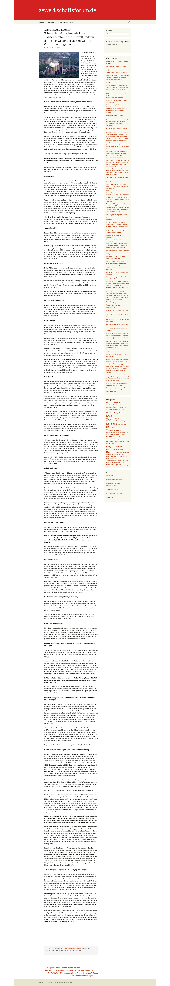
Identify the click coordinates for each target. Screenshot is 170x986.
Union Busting (124, 460)
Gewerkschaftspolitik (111, 434)
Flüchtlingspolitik (113, 427)
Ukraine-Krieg (118, 458)
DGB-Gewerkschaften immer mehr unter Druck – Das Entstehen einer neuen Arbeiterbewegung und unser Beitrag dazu (117, 192)
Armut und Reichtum (112, 409)
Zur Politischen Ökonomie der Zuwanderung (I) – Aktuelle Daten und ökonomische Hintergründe (73, 974)
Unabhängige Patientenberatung (113, 460)
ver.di (107, 462)
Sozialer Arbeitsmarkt (120, 454)
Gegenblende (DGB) (112, 489)
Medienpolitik (118, 449)
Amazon (112, 403)
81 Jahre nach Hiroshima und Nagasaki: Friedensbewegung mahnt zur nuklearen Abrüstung (117, 199)
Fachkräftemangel (122, 424)
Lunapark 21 (109, 475)
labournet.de (109, 497)
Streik (107, 458)
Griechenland (121, 434)
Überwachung (125, 465)
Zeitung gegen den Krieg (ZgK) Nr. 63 (116, 72)
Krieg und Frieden (114, 446)
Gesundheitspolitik (114, 430)
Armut (124, 407)
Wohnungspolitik (113, 465)
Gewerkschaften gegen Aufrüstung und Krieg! (117, 432)
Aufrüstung (121, 409)
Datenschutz (121, 419)
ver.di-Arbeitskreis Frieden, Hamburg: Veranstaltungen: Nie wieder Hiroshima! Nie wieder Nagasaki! (117, 186)
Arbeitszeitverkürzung (114, 407)
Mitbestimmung (125, 452)
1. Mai (107, 403)
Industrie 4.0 (116, 437)
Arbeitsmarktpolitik (111, 405)
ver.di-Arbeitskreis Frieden (117, 462)
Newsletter (51, 22)
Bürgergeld (109, 419)
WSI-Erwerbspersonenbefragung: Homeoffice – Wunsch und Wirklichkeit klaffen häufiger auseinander (117, 252)
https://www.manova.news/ (72, 948)
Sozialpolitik (120, 456)
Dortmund (111, 423)
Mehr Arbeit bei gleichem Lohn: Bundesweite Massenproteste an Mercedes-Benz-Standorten (117, 389)
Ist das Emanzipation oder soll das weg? (117, 310)
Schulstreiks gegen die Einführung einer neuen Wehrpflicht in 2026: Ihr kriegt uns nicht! (117, 146)
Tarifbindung (111, 458)
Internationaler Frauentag (112, 439)
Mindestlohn (111, 452)
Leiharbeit (110, 449)
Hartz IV (109, 437)
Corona (115, 419)
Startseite (41, 22)
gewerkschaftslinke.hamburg (114, 479)
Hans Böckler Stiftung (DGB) (114, 493)
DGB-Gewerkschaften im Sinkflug (115, 421)
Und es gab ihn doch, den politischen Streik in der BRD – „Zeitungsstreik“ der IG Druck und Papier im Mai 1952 (117, 87)
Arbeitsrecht (120, 405)
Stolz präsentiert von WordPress (63, 982)
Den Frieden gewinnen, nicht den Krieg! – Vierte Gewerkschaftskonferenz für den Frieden (117, 314)
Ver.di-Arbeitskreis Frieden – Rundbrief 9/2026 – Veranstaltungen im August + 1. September (117, 267)
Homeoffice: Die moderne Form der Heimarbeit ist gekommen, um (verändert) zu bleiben (117, 68)
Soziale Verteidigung (111, 456)
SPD (126, 456)
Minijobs (119, 452)
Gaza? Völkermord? (111, 181)
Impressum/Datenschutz (65, 22)
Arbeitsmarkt (118, 403)
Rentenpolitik (110, 454)
